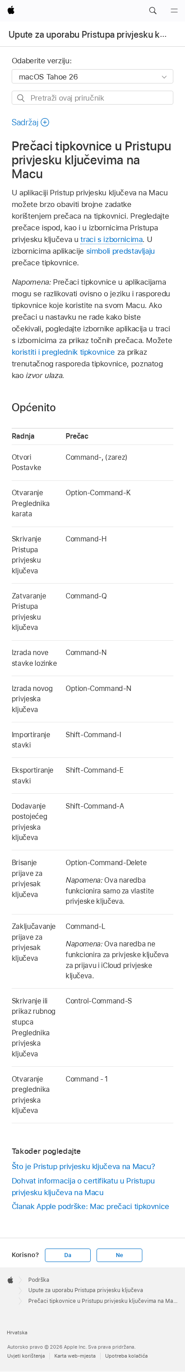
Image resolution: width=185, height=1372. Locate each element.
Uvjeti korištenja (26, 1356)
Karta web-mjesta (75, 1356)
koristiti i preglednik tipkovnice (63, 351)
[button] (152, 11)
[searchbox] (93, 98)
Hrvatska (17, 1332)
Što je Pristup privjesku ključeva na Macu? (83, 1166)
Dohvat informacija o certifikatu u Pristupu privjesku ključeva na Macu (83, 1186)
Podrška (38, 1280)
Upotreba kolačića (126, 1356)
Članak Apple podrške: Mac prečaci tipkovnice (90, 1206)
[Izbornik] (174, 11)
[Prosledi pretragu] (21, 98)
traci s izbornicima (111, 239)
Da (67, 1255)
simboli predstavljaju (120, 250)
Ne (119, 1255)
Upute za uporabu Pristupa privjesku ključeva (85, 1290)
